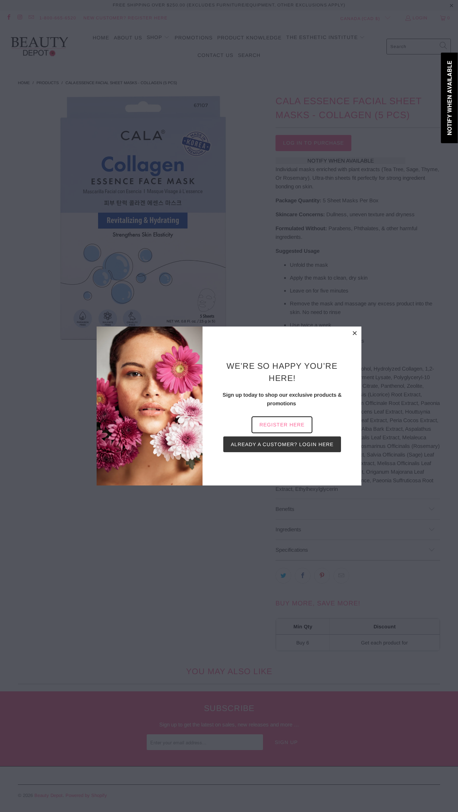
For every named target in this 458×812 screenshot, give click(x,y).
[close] (355, 333)
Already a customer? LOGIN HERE (282, 444)
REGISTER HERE (281, 424)
